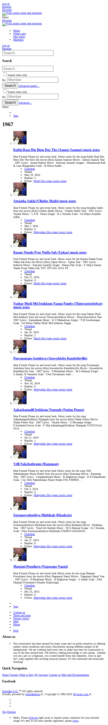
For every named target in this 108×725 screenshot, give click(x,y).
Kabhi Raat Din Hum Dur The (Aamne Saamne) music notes (56, 150)
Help (16, 621)
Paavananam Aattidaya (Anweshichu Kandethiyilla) (50, 358)
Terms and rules (22, 615)
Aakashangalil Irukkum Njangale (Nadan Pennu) (48, 410)
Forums (14, 674)
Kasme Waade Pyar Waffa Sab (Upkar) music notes (50, 252)
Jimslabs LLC (10, 691)
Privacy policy (21, 618)
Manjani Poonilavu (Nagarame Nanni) (40, 566)
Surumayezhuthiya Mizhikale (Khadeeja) (42, 515)
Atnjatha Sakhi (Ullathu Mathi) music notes (44, 201)
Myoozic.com (81, 694)
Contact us (19, 612)
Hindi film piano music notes (50, 180)
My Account (41, 674)
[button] (5, 17)
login (75, 720)
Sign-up (33, 717)
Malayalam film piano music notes (53, 232)
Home (16, 624)
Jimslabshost (33, 694)
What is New (26, 674)
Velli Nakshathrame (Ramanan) (36, 464)
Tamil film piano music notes (50, 338)
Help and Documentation (75, 674)
